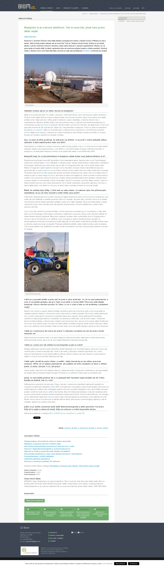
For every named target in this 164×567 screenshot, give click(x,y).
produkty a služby (70, 8)
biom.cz (84, 13)
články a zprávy (46, 8)
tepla (53, 387)
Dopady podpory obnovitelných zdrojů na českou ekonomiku (47, 441)
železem (46, 125)
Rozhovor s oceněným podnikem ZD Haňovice (42, 461)
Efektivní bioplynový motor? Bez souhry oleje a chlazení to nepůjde (83, 514)
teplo (50, 397)
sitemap (128, 8)
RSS (143, 8)
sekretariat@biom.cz (33, 541)
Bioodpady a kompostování (61, 466)
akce (58, 8)
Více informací (108, 563)
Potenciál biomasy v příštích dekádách (39, 456)
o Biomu (85, 8)
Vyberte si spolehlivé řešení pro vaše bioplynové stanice (66, 513)
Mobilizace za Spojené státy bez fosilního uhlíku (42, 444)
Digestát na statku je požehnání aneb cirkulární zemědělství (47, 451)
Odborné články (25, 18)
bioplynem (47, 170)
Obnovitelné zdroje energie (89, 466)
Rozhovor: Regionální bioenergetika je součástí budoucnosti (47, 449)
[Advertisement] (132, 38)
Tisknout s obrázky (70, 428)
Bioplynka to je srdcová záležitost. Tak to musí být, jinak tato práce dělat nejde (123, 13)
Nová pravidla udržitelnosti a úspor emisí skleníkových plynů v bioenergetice (53, 454)
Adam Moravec (30, 37)
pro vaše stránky (56, 538)
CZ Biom (86, 51)
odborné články (93, 13)
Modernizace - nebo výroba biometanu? (33, 513)
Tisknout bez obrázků (87, 428)
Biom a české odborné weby (135, 21)
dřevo (52, 175)
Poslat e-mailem (102, 428)
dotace (27, 133)
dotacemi (39, 130)
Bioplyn (75, 466)
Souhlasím (133, 563)
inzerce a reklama (115, 8)
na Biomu (122, 21)
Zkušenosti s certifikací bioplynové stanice (100, 513)
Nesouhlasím (120, 563)
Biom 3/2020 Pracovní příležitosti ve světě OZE (67, 413)
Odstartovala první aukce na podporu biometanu (49, 513)
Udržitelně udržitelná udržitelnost (37, 459)
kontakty (136, 8)
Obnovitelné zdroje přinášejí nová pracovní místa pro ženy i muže (49, 446)
